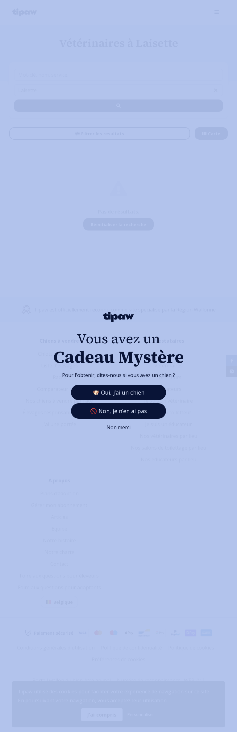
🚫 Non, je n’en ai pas (118, 411)
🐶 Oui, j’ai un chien (118, 392)
